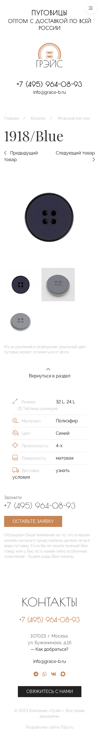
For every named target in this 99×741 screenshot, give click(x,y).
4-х (59, 445)
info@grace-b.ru (49, 92)
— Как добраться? (49, 649)
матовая (64, 458)
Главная (11, 118)
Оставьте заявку (33, 521)
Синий (63, 433)
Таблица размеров (39, 408)
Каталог (38, 118)
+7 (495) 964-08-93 (49, 84)
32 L (60, 401)
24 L (71, 401)
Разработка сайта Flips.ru (49, 727)
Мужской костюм (74, 118)
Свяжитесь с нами (49, 691)
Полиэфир (67, 420)
